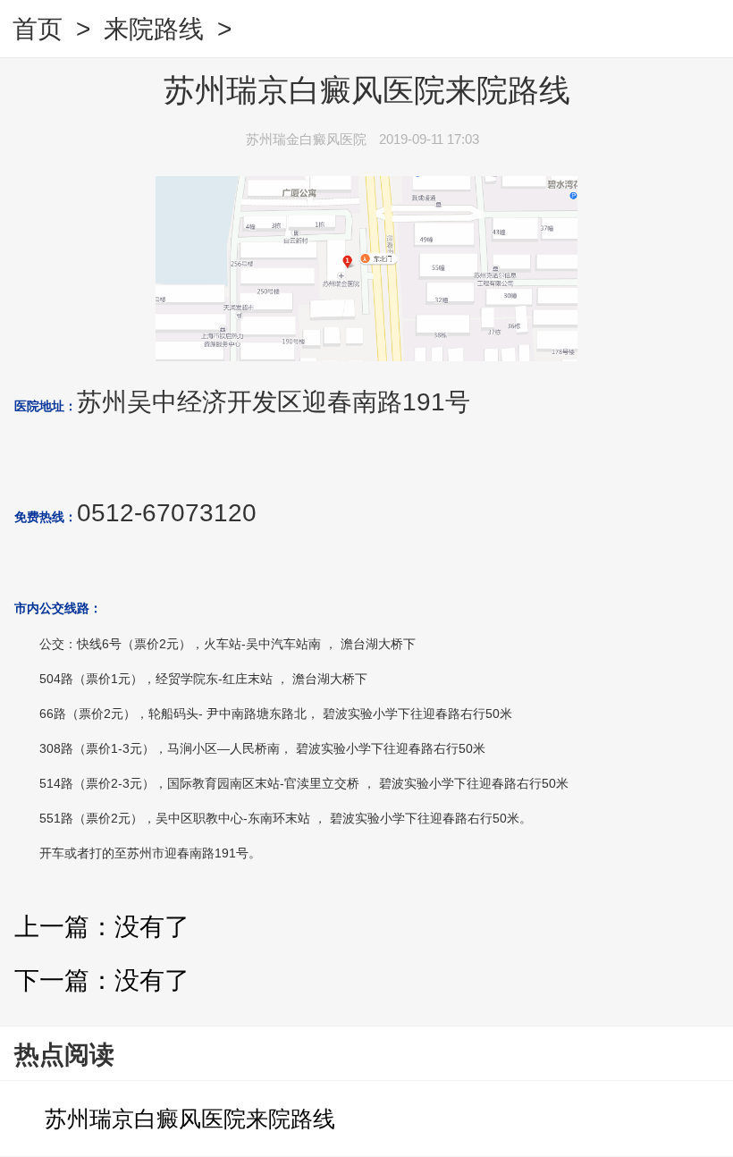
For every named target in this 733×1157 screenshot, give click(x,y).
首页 (38, 29)
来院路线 (154, 29)
